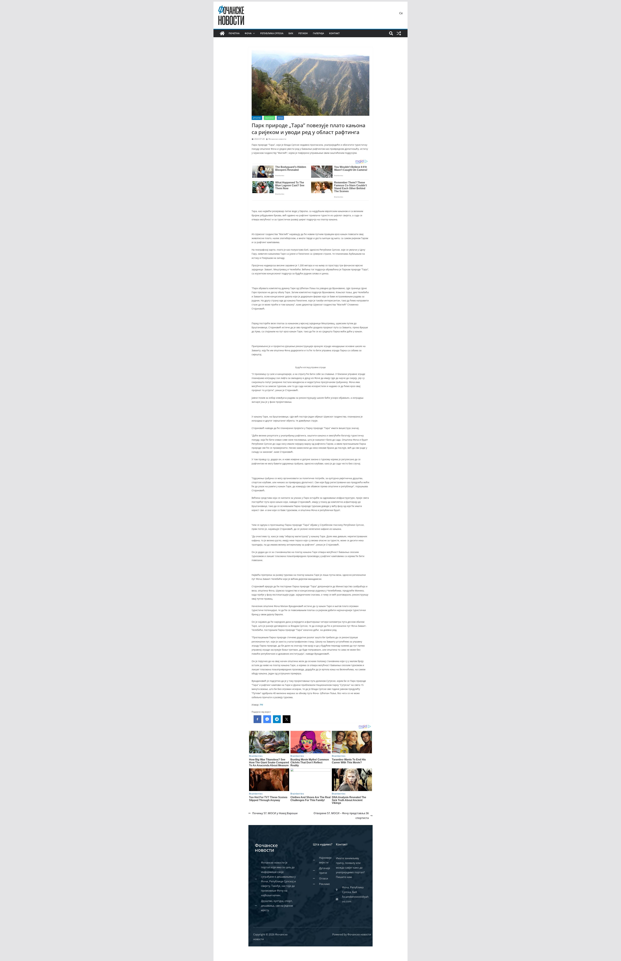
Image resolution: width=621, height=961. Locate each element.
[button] (253, 33)
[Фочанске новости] (222, 33)
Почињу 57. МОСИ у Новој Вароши (275, 813)
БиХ (291, 33)
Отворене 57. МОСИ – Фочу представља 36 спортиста (341, 815)
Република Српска (271, 33)
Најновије (269, 118)
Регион (303, 33)
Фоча (248, 33)
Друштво (257, 118)
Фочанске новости (277, 139)
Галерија (318, 33)
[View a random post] (399, 33)
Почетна (234, 33)
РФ (261, 704)
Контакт (334, 33)
